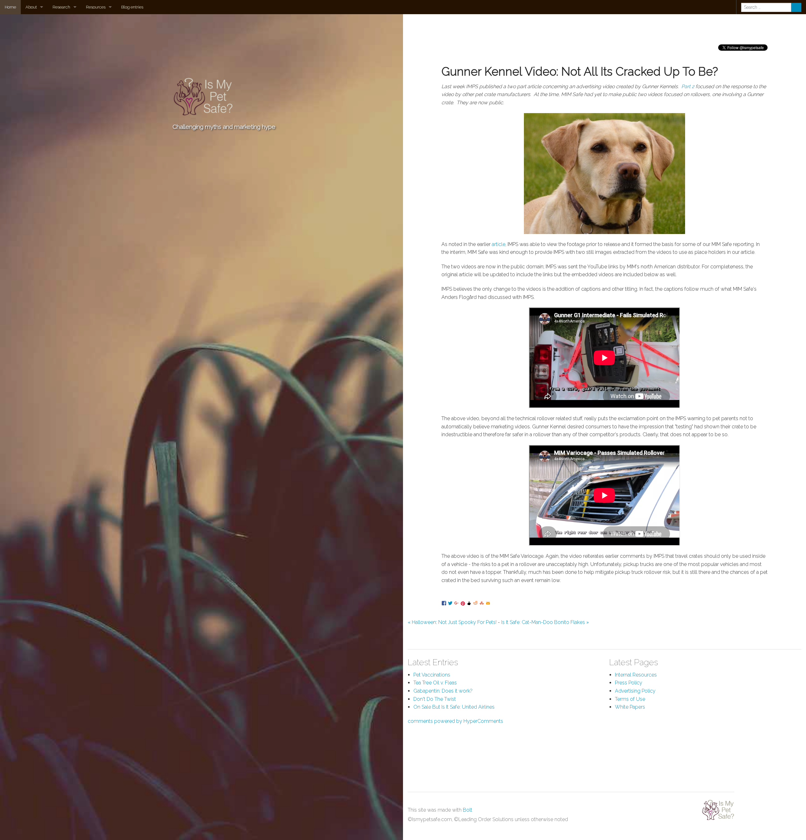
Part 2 (687, 86)
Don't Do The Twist (434, 699)
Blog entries (132, 7)
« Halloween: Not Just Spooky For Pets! (452, 622)
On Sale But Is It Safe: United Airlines (454, 707)
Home (10, 7)
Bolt (467, 810)
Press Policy (628, 683)
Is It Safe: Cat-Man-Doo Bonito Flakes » (545, 622)
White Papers (630, 707)
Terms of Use (630, 699)
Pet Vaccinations (431, 675)
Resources (95, 7)
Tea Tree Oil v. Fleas (435, 683)
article (498, 244)
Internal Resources (636, 675)
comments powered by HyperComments (455, 721)
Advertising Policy (635, 691)
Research (61, 7)
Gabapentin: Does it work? (443, 691)
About (31, 7)
